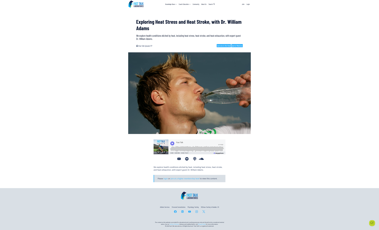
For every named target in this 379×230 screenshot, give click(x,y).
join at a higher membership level (185, 178)
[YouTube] (189, 211)
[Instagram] (196, 211)
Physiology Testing (193, 207)
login (166, 178)
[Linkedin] (182, 211)
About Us (203, 4)
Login (248, 4)
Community (196, 4)
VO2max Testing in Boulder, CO (210, 207)
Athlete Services (165, 207)
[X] (203, 211)
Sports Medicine (237, 45)
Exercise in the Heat (224, 45)
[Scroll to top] (374, 220)
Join (243, 4)
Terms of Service (174, 224)
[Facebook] (175, 211)
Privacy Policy (202, 224)
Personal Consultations (178, 207)
